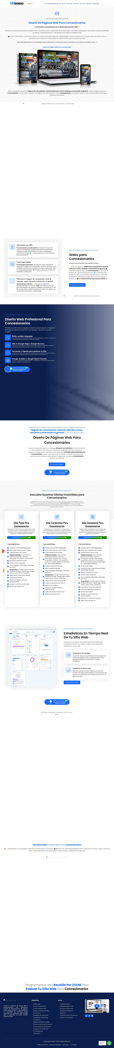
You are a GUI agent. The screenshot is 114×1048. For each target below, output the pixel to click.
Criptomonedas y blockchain (69, 1015)
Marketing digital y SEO (66, 1006)
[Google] (86, 1015)
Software (76, 3)
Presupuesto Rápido (77, 285)
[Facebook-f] (89, 1015)
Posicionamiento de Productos (42, 1024)
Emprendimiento (65, 1004)
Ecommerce (37, 1013)
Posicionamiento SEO (39, 1006)
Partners (89, 3)
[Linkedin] (92, 1015)
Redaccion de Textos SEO (40, 1029)
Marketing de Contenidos (40, 1015)
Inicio (45, 3)
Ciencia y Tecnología (66, 1017)
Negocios (63, 1013)
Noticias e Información (66, 1008)
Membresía (36, 1033)
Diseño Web (36, 1004)
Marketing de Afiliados (66, 1011)
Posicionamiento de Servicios (42, 1026)
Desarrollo (62, 3)
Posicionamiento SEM (39, 1008)
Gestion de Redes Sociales (41, 1011)
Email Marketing (38, 1031)
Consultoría (36, 1020)
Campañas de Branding (40, 1017)
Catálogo (69, 3)
